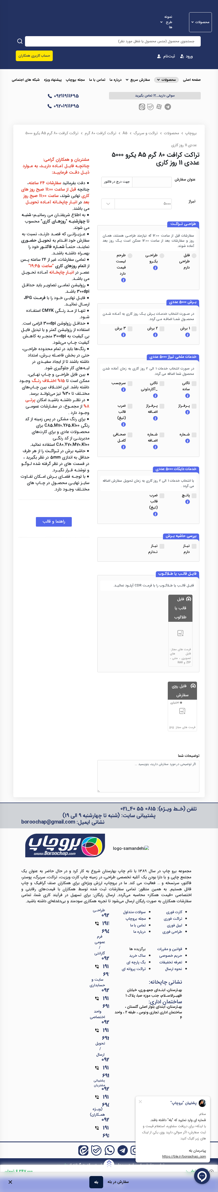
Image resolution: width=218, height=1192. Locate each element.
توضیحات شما (188, 756)
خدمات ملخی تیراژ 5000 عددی (172, 357)
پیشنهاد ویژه (53, 80)
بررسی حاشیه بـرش (181, 536)
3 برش (120, 328)
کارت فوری (174, 912)
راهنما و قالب (54, 521)
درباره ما (115, 80)
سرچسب (118, 383)
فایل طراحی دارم (184, 261)
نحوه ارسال (173, 969)
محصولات (202, 22)
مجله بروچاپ (75, 80)
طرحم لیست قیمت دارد (121, 264)
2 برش (152, 328)
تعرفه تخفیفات (171, 962)
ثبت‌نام (169, 56)
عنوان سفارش (185, 179)
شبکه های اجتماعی (26, 80)
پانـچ (186, 495)
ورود (189, 56)
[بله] (150, 106)
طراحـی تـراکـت (183, 224)
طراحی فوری (172, 932)
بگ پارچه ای (136, 962)
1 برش (185, 328)
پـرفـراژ (184, 406)
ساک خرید (137, 956)
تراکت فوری (173, 919)
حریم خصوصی (170, 956)
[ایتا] (142, 106)
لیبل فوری (174, 925)
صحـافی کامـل (119, 437)
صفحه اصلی (192, 80)
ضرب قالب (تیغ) (121, 412)
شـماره (184, 434)
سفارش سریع (140, 80)
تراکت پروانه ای (134, 969)
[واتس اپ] (109, 1150)
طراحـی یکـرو (151, 258)
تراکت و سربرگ (146, 133)
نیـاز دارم (186, 549)
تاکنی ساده (186, 386)
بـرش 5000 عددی (182, 302)
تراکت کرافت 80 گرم (100, 133)
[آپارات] (159, 106)
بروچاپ (191, 133)
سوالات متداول (134, 912)
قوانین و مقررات (169, 949)
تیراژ (192, 201)
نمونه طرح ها (168, 22)
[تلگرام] (168, 106)
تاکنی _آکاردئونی (149, 386)
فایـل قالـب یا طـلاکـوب (177, 574)
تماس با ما (97, 80)
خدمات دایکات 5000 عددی (176, 469)
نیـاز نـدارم (153, 549)
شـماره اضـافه (152, 437)
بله (96, 1182)
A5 (125, 133)
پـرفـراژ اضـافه (152, 409)
